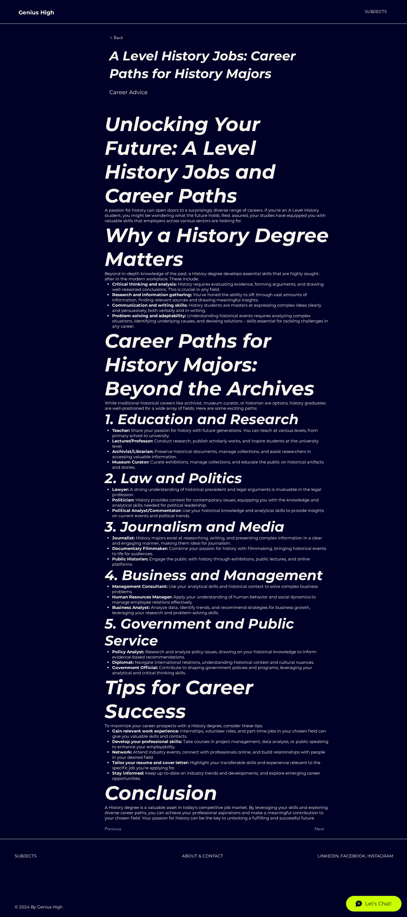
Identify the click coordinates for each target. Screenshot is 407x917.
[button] (376, 11)
